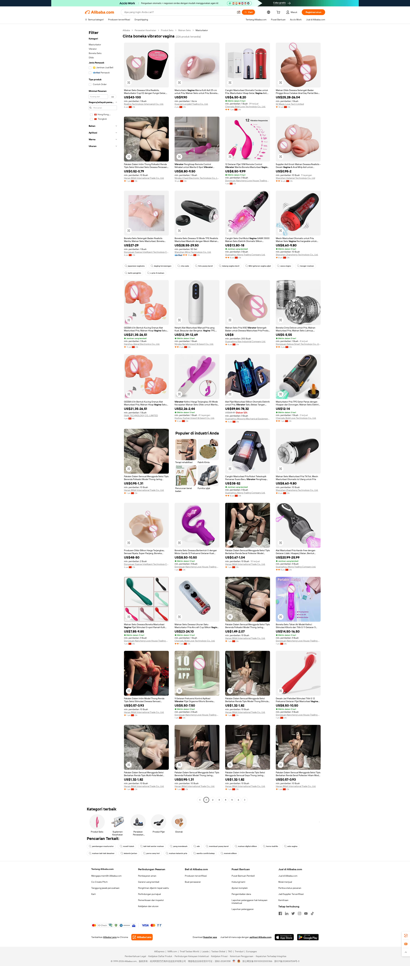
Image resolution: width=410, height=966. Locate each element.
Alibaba (126, 30)
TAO (230, 951)
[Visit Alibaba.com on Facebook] (280, 913)
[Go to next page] (245, 800)
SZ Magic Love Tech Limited (290, 104)
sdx (198, 846)
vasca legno (285, 266)
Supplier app (210, 937)
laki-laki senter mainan (153, 846)
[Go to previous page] (200, 800)
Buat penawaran (193, 882)
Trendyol (239, 951)
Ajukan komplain (240, 888)
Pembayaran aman (147, 876)
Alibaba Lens (110, 937)
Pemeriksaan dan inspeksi (151, 900)
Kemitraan (283, 900)
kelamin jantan (130, 853)
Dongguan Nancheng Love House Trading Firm (247, 180)
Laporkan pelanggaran (243, 909)
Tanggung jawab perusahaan (105, 888)
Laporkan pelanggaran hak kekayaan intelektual (249, 901)
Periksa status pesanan (289, 888)
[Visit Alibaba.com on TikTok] (312, 913)
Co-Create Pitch (99, 882)
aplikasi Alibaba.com (260, 937)
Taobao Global (218, 951)
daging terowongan (162, 266)
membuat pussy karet (219, 846)
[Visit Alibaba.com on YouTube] (306, 913)
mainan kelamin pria (178, 853)
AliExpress (159, 951)
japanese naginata (136, 266)
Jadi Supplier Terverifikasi (291, 894)
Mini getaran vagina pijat (260, 266)
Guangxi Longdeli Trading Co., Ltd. (191, 104)
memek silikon (230, 853)
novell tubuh (128, 846)
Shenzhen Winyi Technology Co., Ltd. (193, 252)
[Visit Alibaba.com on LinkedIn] (287, 913)
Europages (251, 951)
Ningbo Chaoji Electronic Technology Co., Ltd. (197, 178)
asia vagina (292, 846)
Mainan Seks (184, 30)
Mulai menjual (285, 882)
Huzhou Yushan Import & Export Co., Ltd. (194, 418)
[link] (406, 935)
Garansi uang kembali (148, 882)
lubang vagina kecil (230, 266)
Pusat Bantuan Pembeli (243, 876)
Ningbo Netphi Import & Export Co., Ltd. (194, 344)
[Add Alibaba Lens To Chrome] (142, 937)
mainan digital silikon (247, 846)
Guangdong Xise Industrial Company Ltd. (245, 341)
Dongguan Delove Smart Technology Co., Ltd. (298, 344)
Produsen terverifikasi (196, 876)
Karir (93, 894)
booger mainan (307, 266)
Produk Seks (167, 30)
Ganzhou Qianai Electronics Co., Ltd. (142, 344)
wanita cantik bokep (206, 853)
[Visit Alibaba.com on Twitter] (293, 913)
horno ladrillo (272, 846)
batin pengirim (134, 273)
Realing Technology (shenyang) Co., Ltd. (144, 104)
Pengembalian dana (241, 894)
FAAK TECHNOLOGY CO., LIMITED (141, 415)
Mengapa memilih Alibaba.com (106, 876)
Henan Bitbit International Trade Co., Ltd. (144, 178)
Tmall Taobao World (189, 951)
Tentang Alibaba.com (102, 869)
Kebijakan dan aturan (148, 906)
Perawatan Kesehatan (145, 30)
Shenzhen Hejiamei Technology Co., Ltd (295, 178)
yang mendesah (180, 846)
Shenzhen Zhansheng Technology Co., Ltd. (297, 254)
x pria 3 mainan (157, 273)
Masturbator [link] (202, 30)
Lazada (205, 951)
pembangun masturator (103, 846)
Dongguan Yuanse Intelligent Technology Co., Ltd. (146, 252)
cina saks (185, 266)
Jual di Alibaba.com (287, 876)
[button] (239, 12)
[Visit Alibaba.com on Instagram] (299, 913)
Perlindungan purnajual (149, 894)
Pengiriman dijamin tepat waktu (153, 888)
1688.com (172, 951)
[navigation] (103, 415)
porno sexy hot (153, 853)
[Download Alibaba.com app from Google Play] (308, 937)
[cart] (279, 12)
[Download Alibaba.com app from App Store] (284, 937)
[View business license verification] (233, 961)
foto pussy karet (205, 266)
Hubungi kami (238, 882)
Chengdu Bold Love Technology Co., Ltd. (245, 106)
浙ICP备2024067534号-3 (286, 961)
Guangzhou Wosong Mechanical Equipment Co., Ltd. (247, 418)
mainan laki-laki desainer (103, 853)
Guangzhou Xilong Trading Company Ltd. (245, 254)
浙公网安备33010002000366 (257, 961)
